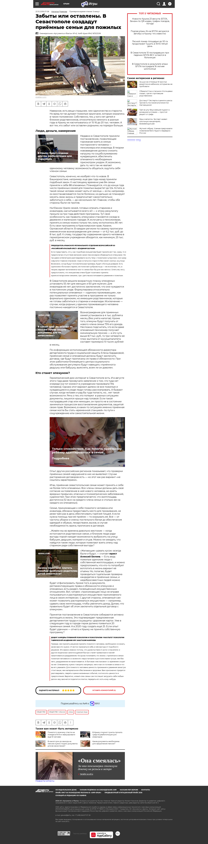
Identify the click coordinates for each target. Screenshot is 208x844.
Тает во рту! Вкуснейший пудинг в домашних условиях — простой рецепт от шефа (154, 112)
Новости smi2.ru (45, 781)
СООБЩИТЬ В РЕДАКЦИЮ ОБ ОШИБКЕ (70, 795)
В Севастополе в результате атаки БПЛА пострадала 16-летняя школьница (150, 66)
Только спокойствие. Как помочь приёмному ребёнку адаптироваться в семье (87, 450)
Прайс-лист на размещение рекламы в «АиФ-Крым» (78, 793)
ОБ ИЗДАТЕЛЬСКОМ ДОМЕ (66, 790)
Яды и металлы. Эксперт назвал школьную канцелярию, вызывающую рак (153, 121)
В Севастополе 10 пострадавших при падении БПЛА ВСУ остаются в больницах (150, 55)
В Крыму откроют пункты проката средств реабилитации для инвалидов (107, 734)
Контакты (145, 790)
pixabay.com (41, 97)
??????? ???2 (134, 140)
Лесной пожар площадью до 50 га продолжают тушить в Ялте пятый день (150, 43)
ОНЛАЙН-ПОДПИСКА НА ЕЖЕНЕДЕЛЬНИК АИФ (98, 790)
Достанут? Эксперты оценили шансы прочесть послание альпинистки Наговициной (155, 102)
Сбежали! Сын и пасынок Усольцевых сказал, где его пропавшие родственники (155, 93)
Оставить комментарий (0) (104, 690)
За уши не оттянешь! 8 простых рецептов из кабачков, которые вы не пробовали (155, 84)
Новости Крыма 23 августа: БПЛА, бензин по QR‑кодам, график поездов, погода (150, 21)
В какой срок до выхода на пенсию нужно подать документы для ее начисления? (63, 743)
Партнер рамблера (80, 833)
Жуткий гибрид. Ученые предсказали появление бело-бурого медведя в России (155, 130)
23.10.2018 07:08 (42, 11)
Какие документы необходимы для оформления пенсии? (105, 742)
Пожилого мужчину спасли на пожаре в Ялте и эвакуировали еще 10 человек (61, 734)
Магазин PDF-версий (129, 790)
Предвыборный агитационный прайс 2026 (123, 793)
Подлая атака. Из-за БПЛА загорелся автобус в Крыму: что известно (150, 32)
